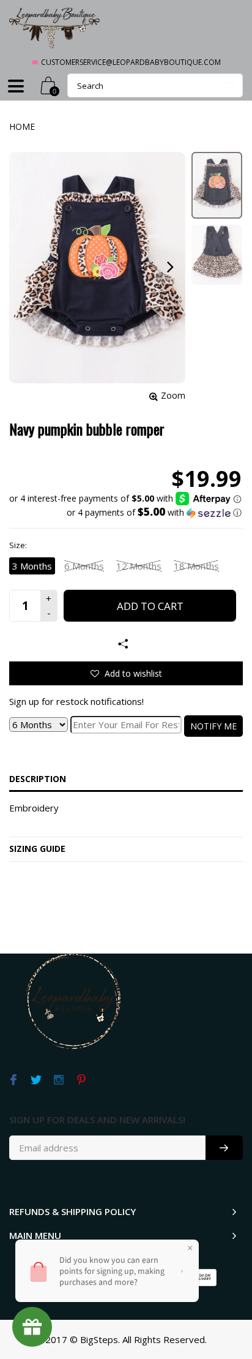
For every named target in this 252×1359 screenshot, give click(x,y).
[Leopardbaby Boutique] (55, 27)
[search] (155, 85)
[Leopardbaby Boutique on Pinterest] (81, 1080)
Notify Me (213, 726)
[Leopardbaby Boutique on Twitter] (36, 1080)
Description (37, 779)
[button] (125, 512)
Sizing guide (37, 848)
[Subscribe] (224, 1147)
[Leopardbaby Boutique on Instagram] (58, 1080)
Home (22, 126)
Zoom (173, 395)
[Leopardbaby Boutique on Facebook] (13, 1080)
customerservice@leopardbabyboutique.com (131, 62)
